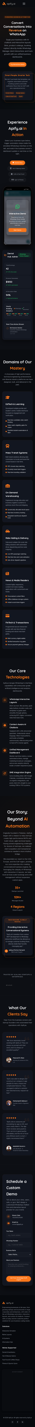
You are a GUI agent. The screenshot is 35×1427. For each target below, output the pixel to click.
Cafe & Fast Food (18, 174)
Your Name (9, 1231)
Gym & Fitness (19, 179)
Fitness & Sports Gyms (9, 1363)
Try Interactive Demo (17, 64)
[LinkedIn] (22, 1422)
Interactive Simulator (9, 1331)
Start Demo (17, 230)
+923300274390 (17, 1217)
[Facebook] (17, 1422)
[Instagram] (12, 1422)
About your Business (12, 1260)
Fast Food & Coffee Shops (11, 1360)
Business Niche (11, 1250)
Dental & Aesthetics (8, 1352)
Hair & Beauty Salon (19, 168)
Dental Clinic (18, 163)
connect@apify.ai (17, 1224)
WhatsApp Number (12, 1241)
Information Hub (7, 1342)
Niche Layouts (7, 1334)
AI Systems (6, 1338)
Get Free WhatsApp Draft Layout (18, 1279)
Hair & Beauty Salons (9, 1356)
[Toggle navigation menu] (24, 4)
